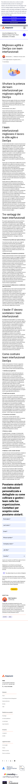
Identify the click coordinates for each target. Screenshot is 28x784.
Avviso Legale (4, 745)
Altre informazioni (14, 22)
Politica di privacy (5, 750)
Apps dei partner (5, 724)
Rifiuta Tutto (14, 20)
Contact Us (14, 589)
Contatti (3, 735)
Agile (3, 706)
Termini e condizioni (6, 753)
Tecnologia (4, 715)
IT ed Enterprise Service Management (9, 698)
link (22, 5)
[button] (14, 556)
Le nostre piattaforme (6, 718)
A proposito (4, 733)
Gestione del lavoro (5, 701)
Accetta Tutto (14, 17)
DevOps (3, 703)
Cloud (3, 695)
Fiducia (3, 747)
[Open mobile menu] (24, 27)
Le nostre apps (5, 721)
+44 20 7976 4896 (8, 686)
